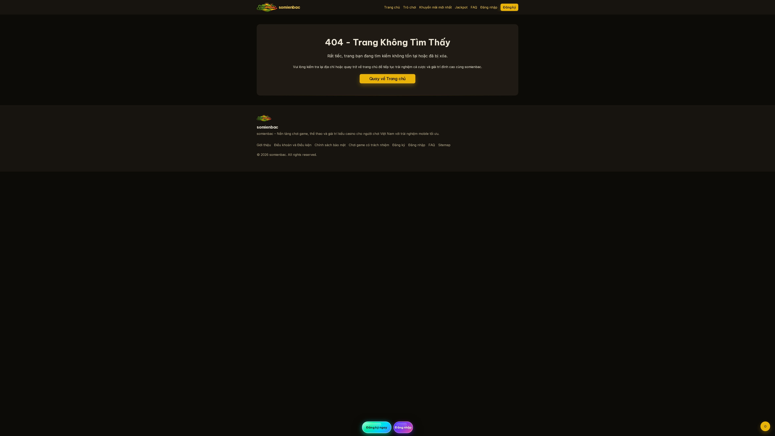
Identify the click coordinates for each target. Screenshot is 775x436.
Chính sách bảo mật (330, 145)
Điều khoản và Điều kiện (292, 145)
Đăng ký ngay (376, 427)
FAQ (474, 7)
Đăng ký (509, 7)
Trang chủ (392, 7)
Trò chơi (409, 7)
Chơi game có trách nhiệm (369, 145)
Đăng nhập (488, 7)
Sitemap (444, 145)
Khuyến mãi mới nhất (435, 7)
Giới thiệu (264, 145)
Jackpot (461, 7)
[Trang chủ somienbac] (264, 118)
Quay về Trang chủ (387, 78)
